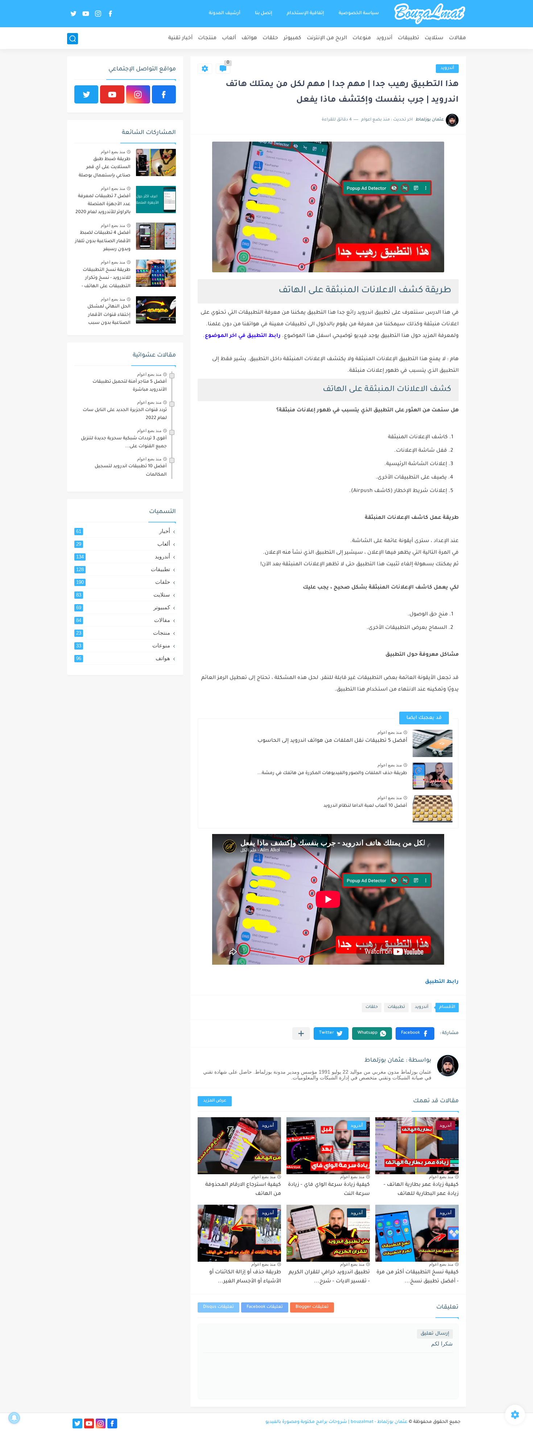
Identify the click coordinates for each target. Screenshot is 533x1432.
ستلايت (434, 38)
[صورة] (156, 162)
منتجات (207, 38)
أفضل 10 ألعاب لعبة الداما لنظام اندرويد (365, 806)
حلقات (270, 38)
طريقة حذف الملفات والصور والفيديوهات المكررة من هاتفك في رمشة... (332, 773)
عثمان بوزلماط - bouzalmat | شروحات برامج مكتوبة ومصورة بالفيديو (336, 1422)
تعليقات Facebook (265, 1307)
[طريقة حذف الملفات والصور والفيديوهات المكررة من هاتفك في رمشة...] (433, 776)
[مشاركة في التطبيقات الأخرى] (301, 1033)
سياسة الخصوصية (359, 13)
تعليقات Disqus (218, 1307)
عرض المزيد (214, 1101)
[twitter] (73, 14)
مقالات (457, 38)
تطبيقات (408, 38)
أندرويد (384, 38)
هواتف (249, 38)
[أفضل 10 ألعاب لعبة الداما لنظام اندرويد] (433, 808)
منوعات (361, 38)
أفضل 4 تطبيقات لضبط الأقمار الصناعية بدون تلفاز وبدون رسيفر (103, 241)
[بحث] (72, 38)
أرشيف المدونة (224, 13)
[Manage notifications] (14, 1418)
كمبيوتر (292, 38)
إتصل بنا (263, 13)
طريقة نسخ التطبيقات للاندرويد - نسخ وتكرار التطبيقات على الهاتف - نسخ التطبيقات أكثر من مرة (106, 279)
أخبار (123, 531)
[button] (415, 1033)
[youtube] (85, 14)
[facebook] (110, 14)
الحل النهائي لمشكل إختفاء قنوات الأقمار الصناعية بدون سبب (109, 315)
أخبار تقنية (180, 38)
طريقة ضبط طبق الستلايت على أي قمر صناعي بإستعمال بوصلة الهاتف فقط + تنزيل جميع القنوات (104, 168)
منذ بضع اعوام (389, 732)
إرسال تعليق (435, 1334)
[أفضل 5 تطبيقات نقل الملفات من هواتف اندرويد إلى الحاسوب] (433, 743)
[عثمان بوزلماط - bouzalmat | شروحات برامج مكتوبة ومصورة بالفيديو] (429, 14)
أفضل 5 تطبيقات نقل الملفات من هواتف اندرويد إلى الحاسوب (332, 741)
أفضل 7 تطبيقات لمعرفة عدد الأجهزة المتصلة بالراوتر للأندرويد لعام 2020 (103, 204)
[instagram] (98, 14)
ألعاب (229, 38)
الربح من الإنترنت (327, 38)
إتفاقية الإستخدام (305, 13)
